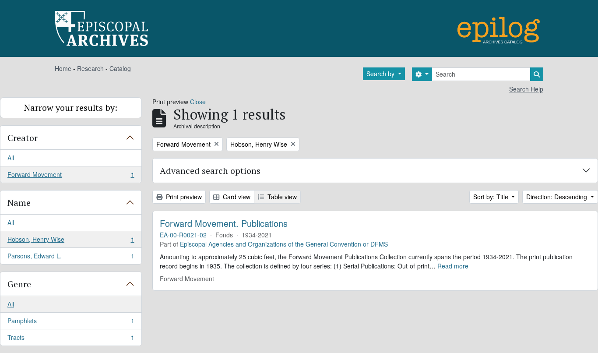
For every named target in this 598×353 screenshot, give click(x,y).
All (10, 157)
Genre (19, 284)
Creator (22, 138)
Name (19, 202)
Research (90, 68)
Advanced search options (210, 170)
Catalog (120, 68)
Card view (235, 196)
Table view (281, 196)
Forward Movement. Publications (224, 223)
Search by (381, 73)
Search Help (526, 89)
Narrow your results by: (70, 107)
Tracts (70, 339)
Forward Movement (70, 176)
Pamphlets (70, 322)
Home (63, 68)
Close (198, 101)
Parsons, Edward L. (70, 257)
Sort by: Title (491, 196)
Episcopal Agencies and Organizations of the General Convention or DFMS (284, 244)
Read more (452, 265)
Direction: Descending (557, 196)
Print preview (183, 196)
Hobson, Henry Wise (70, 241)
